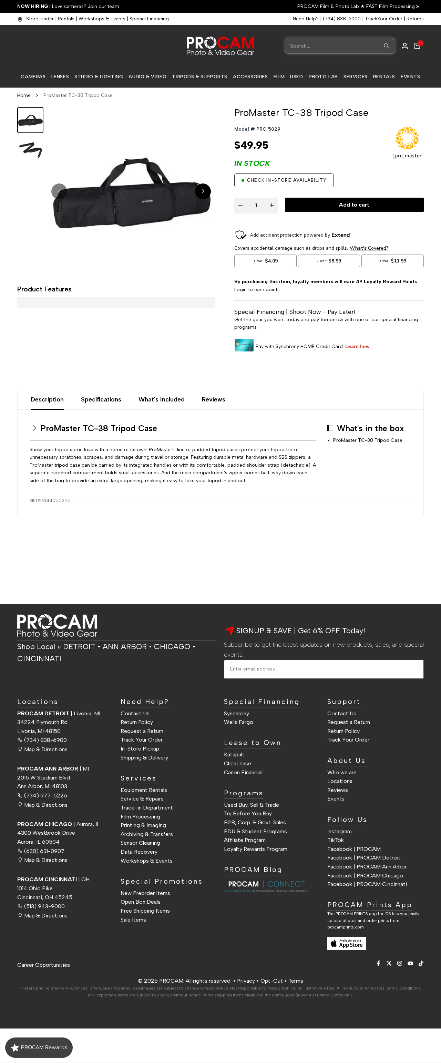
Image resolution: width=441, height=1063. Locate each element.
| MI (53, 768)
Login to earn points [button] (257, 289)
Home (24, 95)
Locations (339, 781)
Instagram (339, 831)
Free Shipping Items (145, 910)
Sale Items (133, 919)
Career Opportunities (43, 965)
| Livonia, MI (58, 713)
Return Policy (137, 722)
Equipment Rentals (144, 790)
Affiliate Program (245, 840)
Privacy (246, 980)
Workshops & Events (102, 19)
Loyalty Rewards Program (255, 849)
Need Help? (306, 19)
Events (336, 798)
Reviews (213, 399)
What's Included (162, 399)
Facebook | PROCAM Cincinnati (367, 884)
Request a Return (142, 731)
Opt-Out (271, 980)
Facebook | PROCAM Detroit (364, 857)
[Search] (386, 46)
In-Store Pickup (140, 748)
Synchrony (236, 713)
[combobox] (340, 46)
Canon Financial (243, 772)
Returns (415, 19)
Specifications (101, 399)
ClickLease (237, 763)
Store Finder (40, 19)
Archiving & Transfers (147, 834)
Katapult (234, 754)
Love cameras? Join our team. (68, 6)
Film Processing (140, 816)
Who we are (342, 772)
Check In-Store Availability (287, 180)
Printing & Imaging (143, 825)
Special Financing (149, 19)
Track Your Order (142, 739)
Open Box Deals (141, 901)
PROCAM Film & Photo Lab (328, 6)
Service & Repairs (142, 798)
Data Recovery (139, 851)
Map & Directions (46, 749)
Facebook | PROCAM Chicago (365, 875)
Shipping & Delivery (144, 757)
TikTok (335, 840)
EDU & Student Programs (255, 831)
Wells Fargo (238, 722)
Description (47, 399)
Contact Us (135, 713)
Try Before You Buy (248, 813)
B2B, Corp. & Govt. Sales (255, 822)
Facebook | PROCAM (354, 849)
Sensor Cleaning (140, 843)
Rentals (66, 19)
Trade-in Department (147, 807)
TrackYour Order (383, 19)
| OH (53, 879)
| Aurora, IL (58, 824)
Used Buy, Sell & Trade (251, 805)
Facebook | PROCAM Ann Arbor (367, 866)
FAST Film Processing (390, 6)
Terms (295, 980)
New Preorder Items (145, 893)
